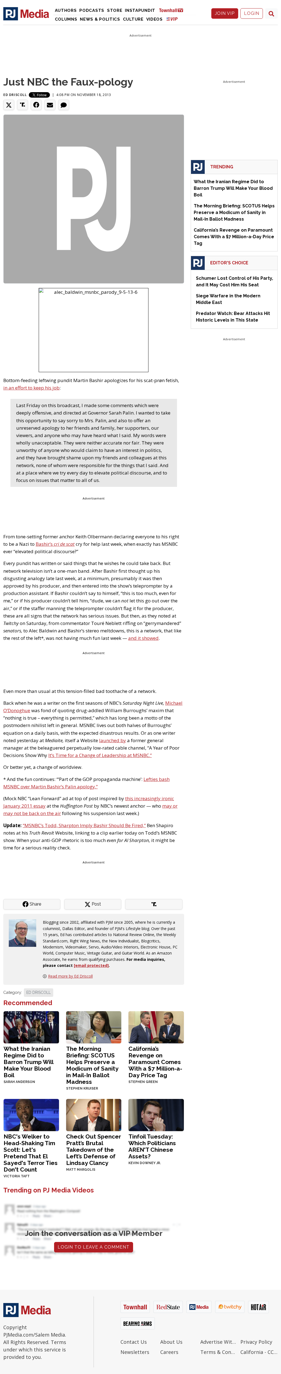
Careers (169, 1352)
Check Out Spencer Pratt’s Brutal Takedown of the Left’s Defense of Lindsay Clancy (93, 1149)
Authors (66, 10)
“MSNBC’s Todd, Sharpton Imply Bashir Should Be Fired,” (84, 825)
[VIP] (172, 19)
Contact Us (133, 1342)
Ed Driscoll (15, 94)
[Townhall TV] (173, 10)
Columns (66, 19)
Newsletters (134, 1352)
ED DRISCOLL (38, 992)
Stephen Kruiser (82, 1088)
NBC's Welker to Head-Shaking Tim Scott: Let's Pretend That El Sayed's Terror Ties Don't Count (31, 1153)
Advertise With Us (219, 1342)
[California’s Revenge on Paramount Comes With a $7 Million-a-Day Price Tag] (156, 1026)
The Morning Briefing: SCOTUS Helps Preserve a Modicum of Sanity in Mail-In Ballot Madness (92, 1065)
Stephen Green (143, 1082)
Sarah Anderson (19, 1082)
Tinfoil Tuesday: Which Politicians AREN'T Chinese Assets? (152, 1146)
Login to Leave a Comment (94, 1247)
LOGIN (251, 13)
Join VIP (225, 13)
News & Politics (100, 19)
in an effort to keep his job (31, 388)
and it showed (143, 638)
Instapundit (140, 10)
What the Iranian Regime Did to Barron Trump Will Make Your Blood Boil (28, 1062)
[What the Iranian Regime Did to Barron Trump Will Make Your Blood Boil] (31, 1026)
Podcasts (91, 10)
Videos (154, 19)
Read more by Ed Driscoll (70, 976)
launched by (112, 740)
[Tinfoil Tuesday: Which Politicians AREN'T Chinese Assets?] (156, 1114)
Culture (133, 19)
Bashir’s (55, 544)
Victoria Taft (17, 1176)
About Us (171, 1342)
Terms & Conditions (219, 1352)
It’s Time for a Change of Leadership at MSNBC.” (100, 755)
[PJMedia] (26, 13)
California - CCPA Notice (259, 1352)
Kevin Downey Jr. (144, 1163)
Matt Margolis (80, 1170)
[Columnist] (25, 932)
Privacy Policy (256, 1342)
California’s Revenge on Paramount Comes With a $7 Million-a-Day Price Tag (155, 1062)
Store (114, 10)
